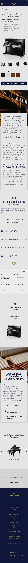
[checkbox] (2, 282)
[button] (3, 271)
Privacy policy (24, 271)
